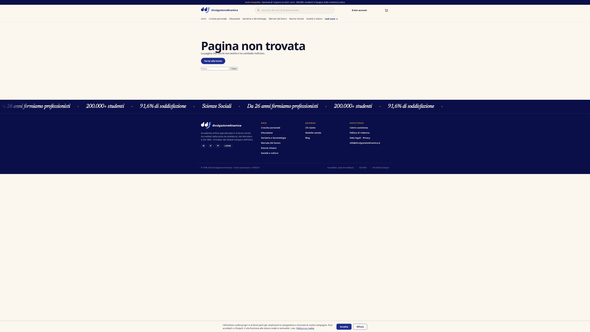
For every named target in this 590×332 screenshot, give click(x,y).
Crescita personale (218, 18)
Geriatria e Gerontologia (254, 18)
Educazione (234, 18)
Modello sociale (313, 132)
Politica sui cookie (305, 328)
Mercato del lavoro (278, 18)
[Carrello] (386, 10)
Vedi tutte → (331, 19)
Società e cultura (314, 18)
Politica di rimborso (360, 132)
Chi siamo (310, 127)
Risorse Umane (296, 18)
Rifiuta (360, 326)
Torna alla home (213, 60)
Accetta (344, 326)
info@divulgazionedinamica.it (365, 143)
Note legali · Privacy (360, 137)
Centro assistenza (359, 127)
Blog (307, 137)
